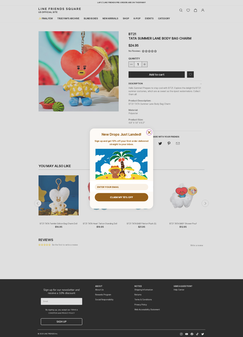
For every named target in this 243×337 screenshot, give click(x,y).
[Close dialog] (149, 132)
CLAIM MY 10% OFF (121, 197)
